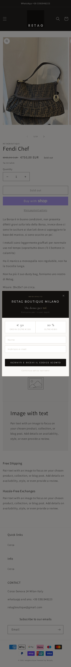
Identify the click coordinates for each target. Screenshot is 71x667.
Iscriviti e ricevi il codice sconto (35, 362)
